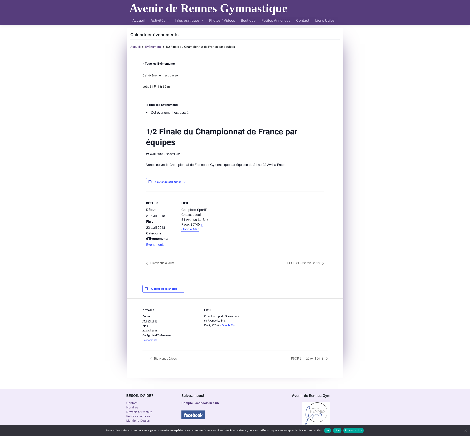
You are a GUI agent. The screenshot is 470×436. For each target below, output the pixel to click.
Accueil (138, 20)
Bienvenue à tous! (162, 263)
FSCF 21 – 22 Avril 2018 (303, 263)
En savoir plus (353, 430)
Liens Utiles (325, 20)
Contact (302, 20)
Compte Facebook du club (200, 403)
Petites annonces (138, 416)
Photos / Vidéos (222, 20)
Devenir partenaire (139, 412)
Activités (158, 20)
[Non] (465, 430)
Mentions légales (138, 420)
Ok (327, 430)
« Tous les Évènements (158, 63)
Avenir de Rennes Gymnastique (208, 8)
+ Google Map (192, 226)
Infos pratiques (187, 20)
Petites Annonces (275, 20)
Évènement (153, 47)
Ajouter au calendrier (168, 182)
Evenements (155, 244)
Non (337, 430)
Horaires (132, 407)
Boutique (248, 20)
